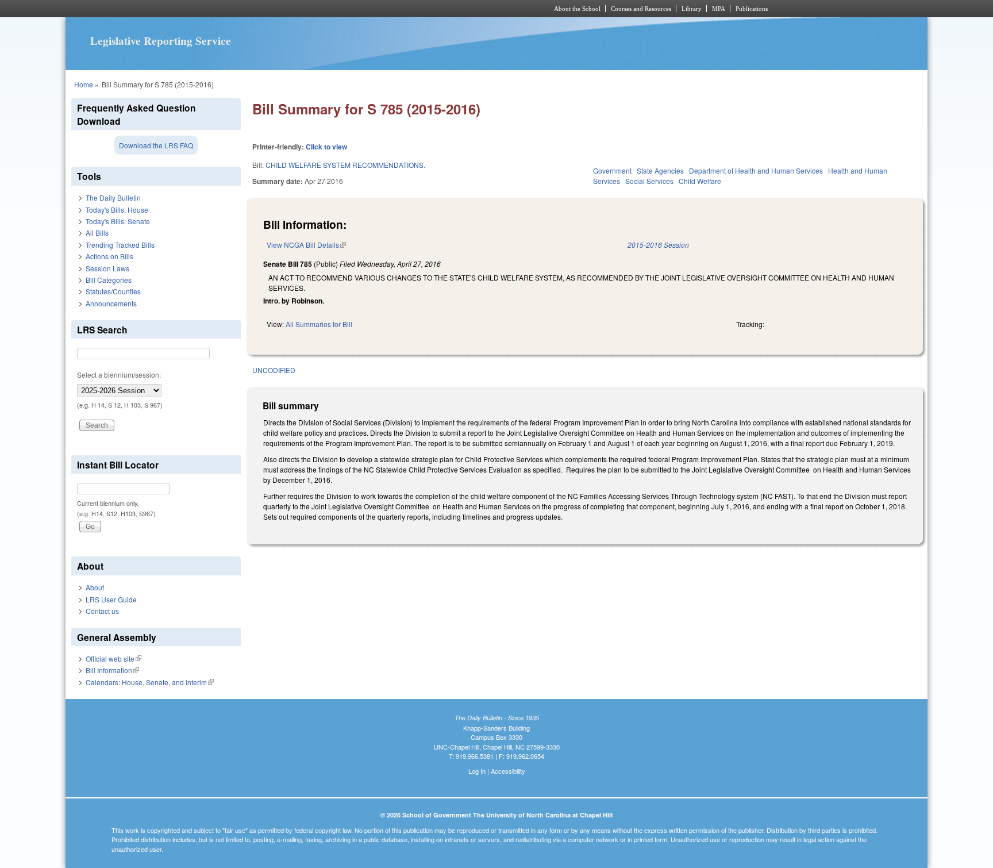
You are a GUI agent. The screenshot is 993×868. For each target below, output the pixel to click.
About (95, 587)
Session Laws (107, 268)
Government (612, 170)
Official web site (113, 658)
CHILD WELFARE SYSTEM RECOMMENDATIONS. (345, 165)
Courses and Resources (641, 8)
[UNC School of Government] (344, 8)
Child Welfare (700, 181)
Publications (752, 8)
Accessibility (508, 770)
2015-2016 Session (658, 244)
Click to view (326, 146)
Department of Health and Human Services (756, 170)
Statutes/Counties (113, 291)
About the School (577, 8)
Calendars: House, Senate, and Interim (150, 682)
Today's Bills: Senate (118, 221)
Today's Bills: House (117, 209)
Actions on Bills (109, 256)
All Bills (97, 232)
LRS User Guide (111, 599)
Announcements (111, 303)
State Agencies (660, 170)
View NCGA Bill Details (306, 244)
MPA (718, 8)
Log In (477, 770)
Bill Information (112, 670)
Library (692, 8)
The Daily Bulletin (113, 197)
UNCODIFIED (273, 370)
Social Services (649, 181)
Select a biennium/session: (119, 374)
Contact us (102, 611)
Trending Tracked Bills (120, 244)
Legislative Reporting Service (160, 41)
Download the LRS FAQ (156, 145)
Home (83, 84)
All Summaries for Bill (319, 324)
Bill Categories (109, 280)
